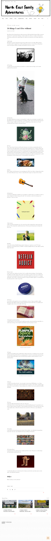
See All (48, 498)
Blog (3, 18)
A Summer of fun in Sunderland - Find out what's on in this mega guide (25, 510)
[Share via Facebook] (7, 489)
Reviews (30, 18)
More (42, 18)
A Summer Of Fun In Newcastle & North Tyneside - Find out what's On (9, 510)
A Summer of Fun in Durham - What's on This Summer (41, 510)
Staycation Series (21, 18)
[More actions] (43, 25)
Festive (35, 18)
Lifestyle (11, 18)
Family (7, 18)
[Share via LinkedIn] (12, 489)
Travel (15, 18)
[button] (47, 18)
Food (26, 18)
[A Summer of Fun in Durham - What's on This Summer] (42, 504)
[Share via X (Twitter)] (10, 489)
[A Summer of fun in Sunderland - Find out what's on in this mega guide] (25, 504)
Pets (39, 18)
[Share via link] (14, 489)
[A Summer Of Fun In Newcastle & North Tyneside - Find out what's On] (9, 504)
